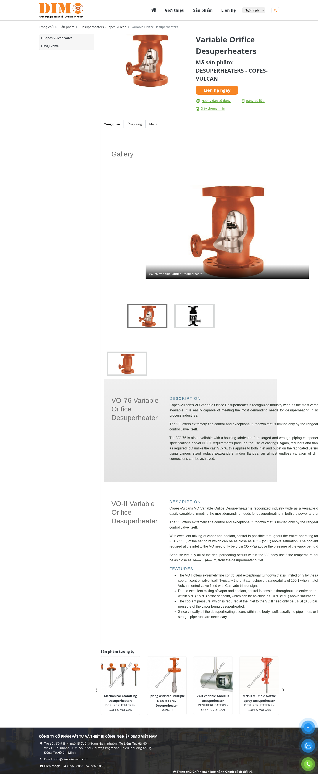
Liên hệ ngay (217, 90)
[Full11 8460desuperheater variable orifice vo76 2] (149, 316)
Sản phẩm (67, 27)
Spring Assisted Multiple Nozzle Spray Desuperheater (167, 700)
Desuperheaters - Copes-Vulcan (103, 27)
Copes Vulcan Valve (57, 38)
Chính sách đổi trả (238, 771)
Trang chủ (46, 27)
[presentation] (96, 690)
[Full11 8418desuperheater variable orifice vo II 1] (125, 363)
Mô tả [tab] (153, 124)
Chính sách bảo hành (208, 771)
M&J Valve (51, 46)
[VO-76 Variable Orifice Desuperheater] (194, 316)
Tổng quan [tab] (112, 124)
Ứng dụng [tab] (134, 124)
